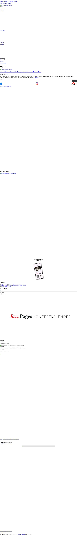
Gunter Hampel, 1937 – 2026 (7, 286)
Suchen (1, 79)
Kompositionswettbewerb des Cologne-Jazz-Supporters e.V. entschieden (20, 72)
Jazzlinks (2, 44)
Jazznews (2, 9)
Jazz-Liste (2, 42)
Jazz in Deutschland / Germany (5, 3)
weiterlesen (37, 77)
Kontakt (1, 1)
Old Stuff (2, 61)
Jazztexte (2, 10)
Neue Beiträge (3, 59)
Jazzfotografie (2, 30)
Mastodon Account (3, 532)
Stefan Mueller (2, 284)
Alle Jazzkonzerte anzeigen (4, 351)
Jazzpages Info (11, 1)
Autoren (15, 1)
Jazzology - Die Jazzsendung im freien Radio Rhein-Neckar (9, 439)
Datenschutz (5, 1)
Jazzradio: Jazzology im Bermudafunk (6, 531)
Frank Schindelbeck (21, 534)
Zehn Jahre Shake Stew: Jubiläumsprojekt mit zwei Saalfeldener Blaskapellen (15, 284)
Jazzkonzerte (2, 58)
